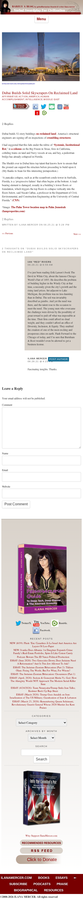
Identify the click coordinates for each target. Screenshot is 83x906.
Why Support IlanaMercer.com (41, 835)
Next (77, 234)
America (34, 96)
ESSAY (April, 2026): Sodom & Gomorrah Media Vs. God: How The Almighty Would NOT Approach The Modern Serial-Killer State (43, 681)
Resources (53, 890)
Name (5, 453)
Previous (7, 233)
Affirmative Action (15, 96)
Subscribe (18, 884)
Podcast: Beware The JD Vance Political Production (43, 656)
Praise (62, 884)
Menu (41, 19)
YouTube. (45, 623)
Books (43, 878)
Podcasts (41, 884)
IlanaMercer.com (16, 878)
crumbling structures (59, 138)
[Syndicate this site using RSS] (41, 850)
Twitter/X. (26, 623)
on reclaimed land (46, 134)
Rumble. (63, 623)
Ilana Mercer (28, 224)
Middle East (52, 99)
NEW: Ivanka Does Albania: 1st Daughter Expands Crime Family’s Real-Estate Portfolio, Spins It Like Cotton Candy (43, 651)
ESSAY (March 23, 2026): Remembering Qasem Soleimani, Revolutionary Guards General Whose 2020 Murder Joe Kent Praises (43, 704)
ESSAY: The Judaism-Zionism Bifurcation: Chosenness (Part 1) (43, 674)
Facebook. (45, 630)
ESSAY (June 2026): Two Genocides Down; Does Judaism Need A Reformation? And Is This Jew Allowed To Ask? (43, 662)
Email (5, 470)
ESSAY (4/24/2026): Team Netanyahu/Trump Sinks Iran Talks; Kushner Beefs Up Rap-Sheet (43, 689)
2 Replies (7, 124)
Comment (7, 404)
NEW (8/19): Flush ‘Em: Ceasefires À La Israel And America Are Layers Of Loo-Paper (43, 644)
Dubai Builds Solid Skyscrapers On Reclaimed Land (39, 92)
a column (16, 149)
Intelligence (34, 99)
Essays (62, 878)
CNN (16, 200)
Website (6, 486)
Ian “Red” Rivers (39, 262)
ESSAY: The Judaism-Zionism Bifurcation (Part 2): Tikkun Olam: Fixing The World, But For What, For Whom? (43, 669)
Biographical (26, 890)
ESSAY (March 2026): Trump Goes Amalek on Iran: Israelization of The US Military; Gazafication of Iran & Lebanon (43, 696)
